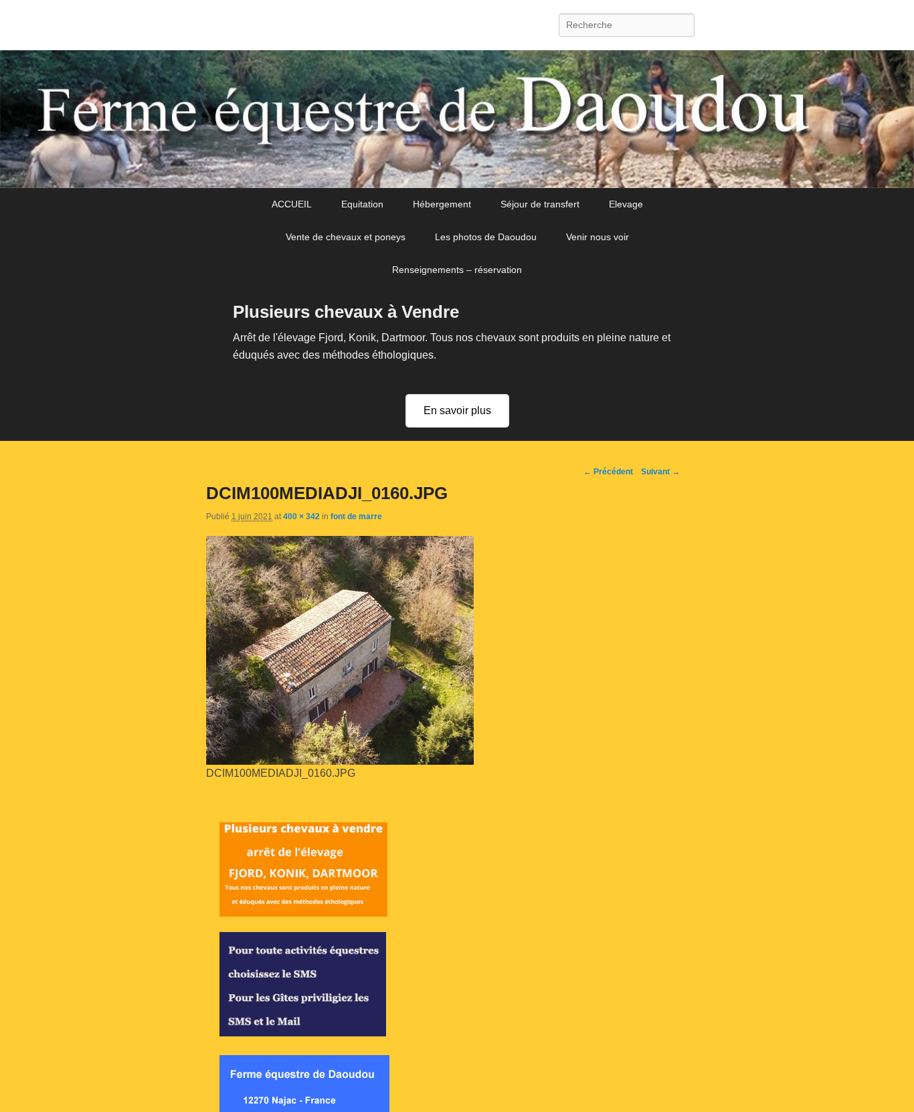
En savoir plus (457, 410)
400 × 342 (301, 516)
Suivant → (660, 471)
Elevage (626, 204)
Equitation (362, 204)
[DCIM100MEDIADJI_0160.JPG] (340, 761)
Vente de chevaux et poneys (345, 236)
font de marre (356, 516)
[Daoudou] (457, 119)
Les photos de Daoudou (486, 236)
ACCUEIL (292, 204)
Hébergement (442, 204)
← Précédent (608, 471)
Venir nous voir (597, 236)
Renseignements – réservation (457, 269)
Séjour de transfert (539, 204)
